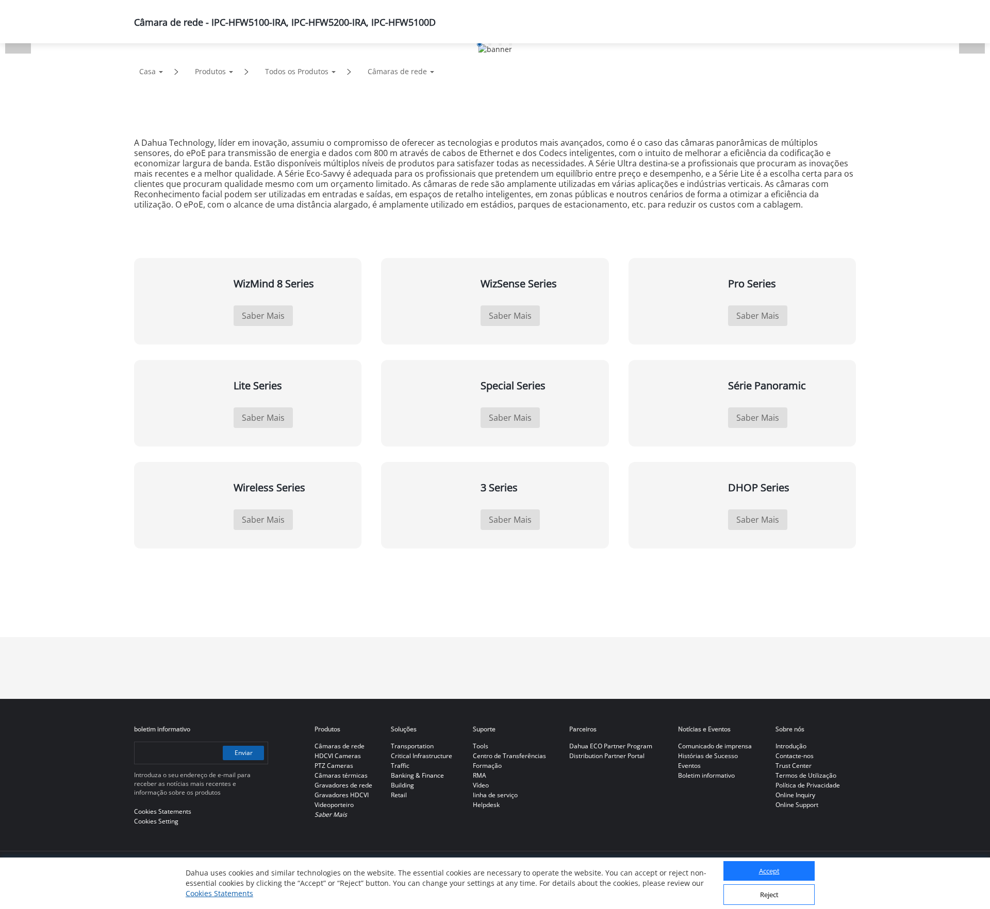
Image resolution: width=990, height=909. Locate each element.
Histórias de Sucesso (708, 755)
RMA (479, 775)
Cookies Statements (219, 893)
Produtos (210, 71)
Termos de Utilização (806, 775)
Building (402, 785)
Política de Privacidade (808, 785)
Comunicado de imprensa (715, 746)
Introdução (791, 746)
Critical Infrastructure (421, 755)
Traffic (400, 765)
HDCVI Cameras (338, 755)
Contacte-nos (795, 755)
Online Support (797, 804)
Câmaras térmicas (341, 775)
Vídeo (481, 785)
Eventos (689, 765)
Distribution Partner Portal (607, 755)
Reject (769, 895)
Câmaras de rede (397, 71)
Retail (399, 795)
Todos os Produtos (296, 71)
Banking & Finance (417, 775)
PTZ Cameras (334, 765)
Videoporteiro (334, 804)
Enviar (244, 752)
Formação (487, 765)
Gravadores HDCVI (342, 795)
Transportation (412, 746)
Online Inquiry (795, 795)
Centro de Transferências (509, 755)
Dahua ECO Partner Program (610, 746)
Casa (147, 71)
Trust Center (794, 765)
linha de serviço (495, 795)
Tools (480, 746)
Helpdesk (486, 804)
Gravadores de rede (343, 785)
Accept (769, 871)
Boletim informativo (706, 775)
